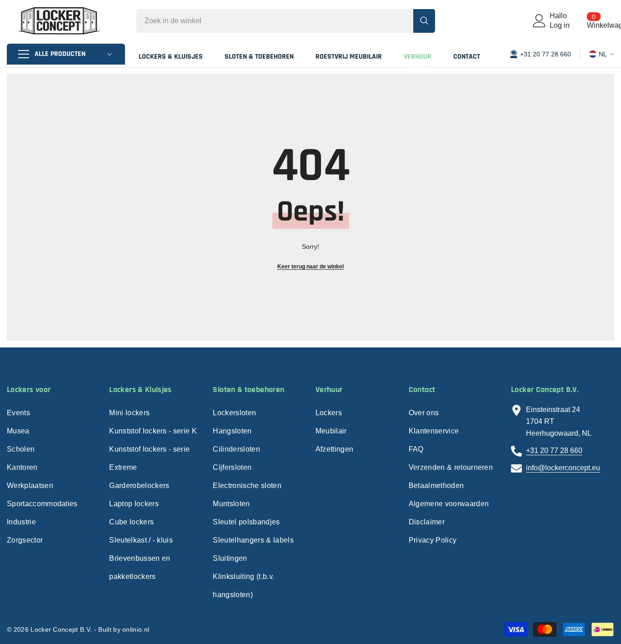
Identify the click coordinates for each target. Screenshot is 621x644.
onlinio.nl (135, 629)
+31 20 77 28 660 (554, 450)
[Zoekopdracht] (285, 21)
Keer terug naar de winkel (310, 266)
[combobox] (274, 21)
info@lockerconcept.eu (563, 468)
